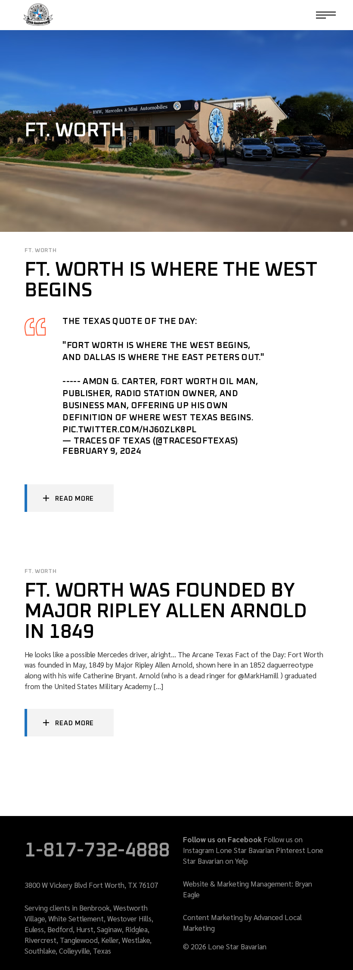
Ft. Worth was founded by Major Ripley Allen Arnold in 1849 (166, 611)
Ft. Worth (40, 250)
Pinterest (290, 850)
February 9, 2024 (101, 451)
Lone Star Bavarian (245, 850)
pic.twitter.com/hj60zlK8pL (129, 429)
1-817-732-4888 (281, 15)
